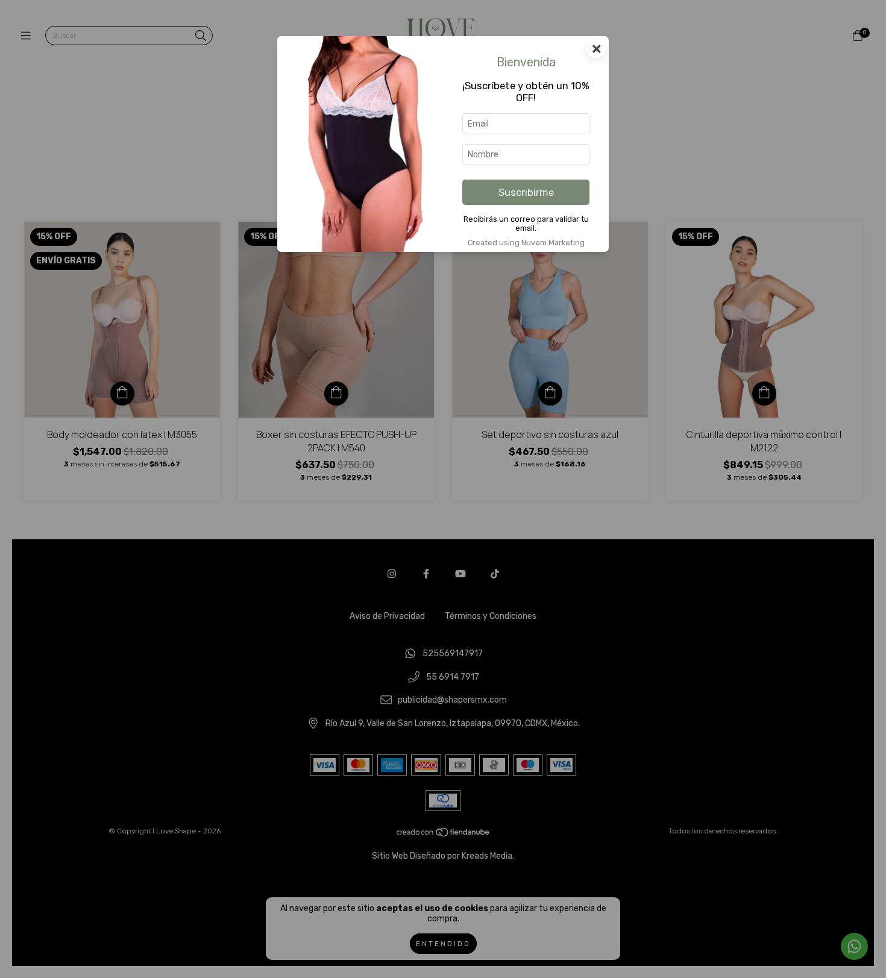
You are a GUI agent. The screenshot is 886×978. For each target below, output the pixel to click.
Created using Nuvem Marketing (526, 242)
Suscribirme (526, 192)
